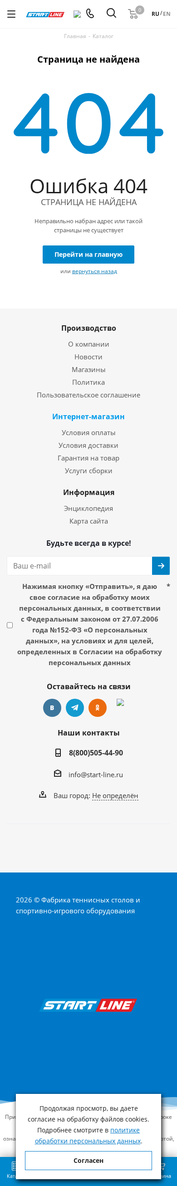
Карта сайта (88, 520)
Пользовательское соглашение (88, 394)
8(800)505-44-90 (96, 753)
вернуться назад (94, 271)
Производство (88, 328)
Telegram (75, 708)
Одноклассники (97, 708)
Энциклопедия (88, 508)
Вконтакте (52, 708)
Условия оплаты (89, 432)
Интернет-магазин (88, 416)
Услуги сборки (89, 470)
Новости (88, 356)
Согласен (88, 1160)
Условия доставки (88, 445)
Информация (88, 492)
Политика (88, 382)
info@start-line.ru (96, 774)
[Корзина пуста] (133, 14)
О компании (88, 343)
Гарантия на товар (88, 457)
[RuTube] (120, 708)
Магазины (89, 369)
